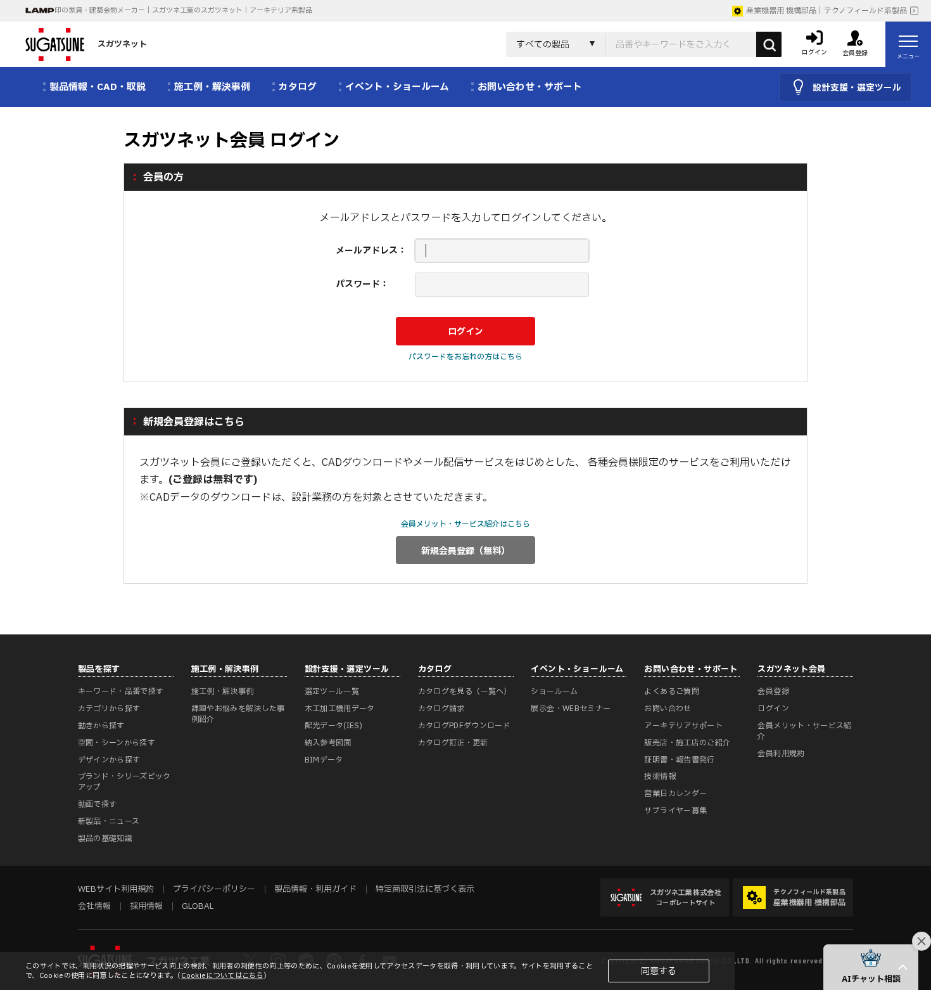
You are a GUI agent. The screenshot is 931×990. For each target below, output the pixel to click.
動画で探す (97, 804)
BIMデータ (324, 760)
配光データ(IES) (334, 725)
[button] (870, 967)
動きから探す (101, 725)
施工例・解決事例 (222, 691)
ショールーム (554, 691)
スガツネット (122, 44)
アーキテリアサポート (683, 725)
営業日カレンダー (675, 793)
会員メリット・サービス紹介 (804, 731)
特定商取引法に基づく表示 (425, 889)
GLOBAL (197, 906)
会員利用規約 (780, 753)
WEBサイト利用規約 (116, 889)
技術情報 (659, 776)
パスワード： (362, 284)
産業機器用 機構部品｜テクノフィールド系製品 (826, 10)
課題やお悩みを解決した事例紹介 (238, 714)
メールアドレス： (371, 250)
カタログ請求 (441, 708)
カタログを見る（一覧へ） (465, 691)
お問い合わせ (667, 708)
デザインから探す (109, 760)
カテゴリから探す (109, 708)
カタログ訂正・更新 (453, 743)
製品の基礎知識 (105, 838)
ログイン (772, 708)
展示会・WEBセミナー (571, 708)
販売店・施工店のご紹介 (687, 743)
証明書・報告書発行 (679, 760)
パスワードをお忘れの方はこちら (465, 357)
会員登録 (772, 691)
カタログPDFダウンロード (464, 725)
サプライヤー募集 (675, 810)
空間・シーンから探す (117, 743)
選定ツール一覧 (332, 691)
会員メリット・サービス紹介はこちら (465, 524)
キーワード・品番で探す (121, 691)
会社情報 (94, 906)
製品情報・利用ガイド (315, 889)
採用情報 (146, 906)
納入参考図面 (328, 743)
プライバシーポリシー (214, 889)
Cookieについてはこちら (222, 975)
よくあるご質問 (671, 691)
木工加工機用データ (340, 708)
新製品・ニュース (109, 821)
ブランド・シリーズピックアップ (124, 782)
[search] (769, 44)
